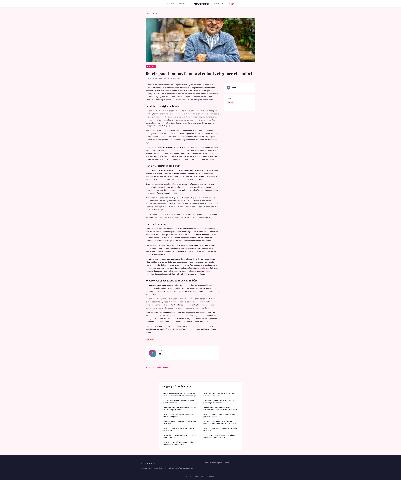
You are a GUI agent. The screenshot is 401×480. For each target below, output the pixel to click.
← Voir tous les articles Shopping (158, 367)
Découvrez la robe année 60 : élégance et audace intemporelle (178, 415)
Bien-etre (182, 4)
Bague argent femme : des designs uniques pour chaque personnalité (219, 401)
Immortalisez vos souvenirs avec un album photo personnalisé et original (219, 436)
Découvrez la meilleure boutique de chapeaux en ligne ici (220, 429)
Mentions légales (216, 463)
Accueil (148, 14)
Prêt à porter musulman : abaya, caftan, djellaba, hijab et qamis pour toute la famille (219, 422)
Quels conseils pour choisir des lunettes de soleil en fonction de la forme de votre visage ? (180, 394)
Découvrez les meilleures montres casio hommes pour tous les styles (178, 443)
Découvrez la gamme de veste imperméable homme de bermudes (219, 394)
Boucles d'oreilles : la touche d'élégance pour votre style (179, 422)
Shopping (232, 4)
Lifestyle (217, 4)
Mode (224, 4)
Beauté (173, 4)
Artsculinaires (201, 3)
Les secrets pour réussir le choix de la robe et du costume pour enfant (180, 408)
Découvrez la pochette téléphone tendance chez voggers (178, 429)
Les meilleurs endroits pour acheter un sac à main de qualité (179, 436)
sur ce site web (203, 268)
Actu (167, 4)
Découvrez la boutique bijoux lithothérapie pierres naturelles (219, 415)
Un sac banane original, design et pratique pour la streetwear (178, 401)
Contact (227, 463)
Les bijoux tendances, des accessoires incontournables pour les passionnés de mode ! (220, 408)
